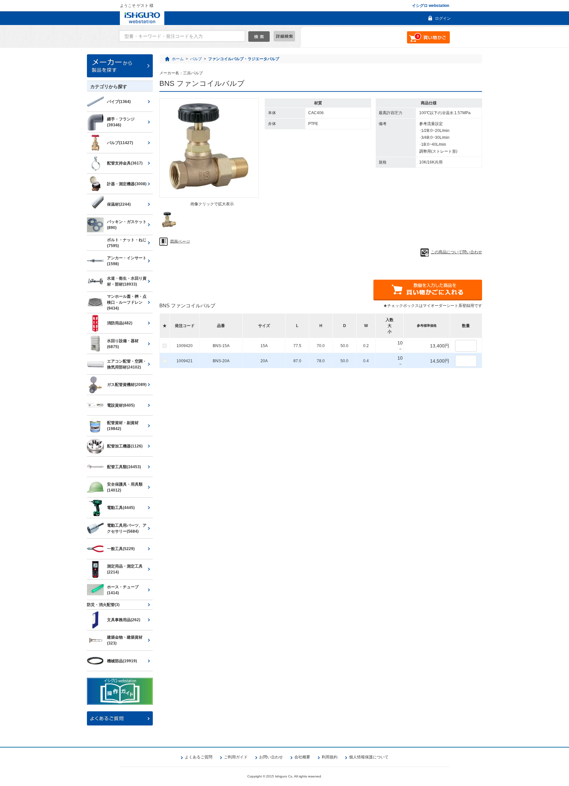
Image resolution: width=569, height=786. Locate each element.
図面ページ (180, 241)
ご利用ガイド (236, 757)
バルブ (196, 59)
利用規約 (330, 757)
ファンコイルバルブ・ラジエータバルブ (243, 59)
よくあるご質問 (198, 757)
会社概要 (302, 757)
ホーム (178, 59)
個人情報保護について (369, 757)
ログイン (443, 18)
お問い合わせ (271, 757)
